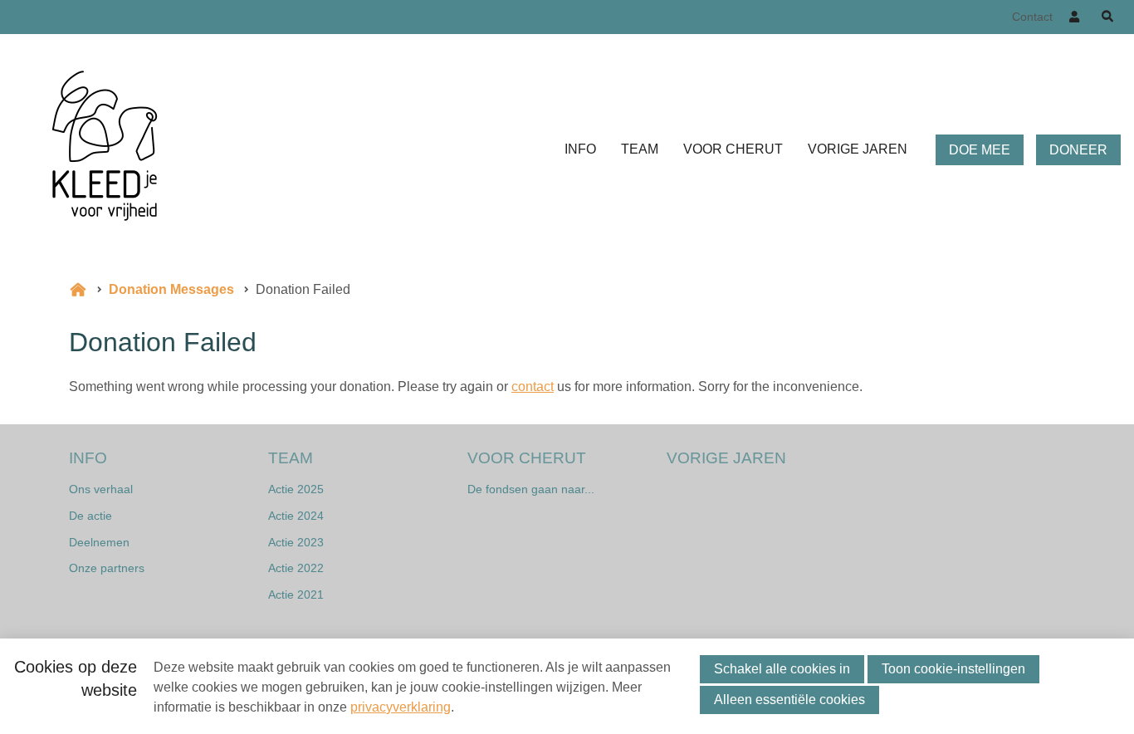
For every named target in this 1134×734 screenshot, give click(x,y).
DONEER (1078, 150)
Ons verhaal (101, 489)
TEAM (639, 149)
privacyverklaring (400, 707)
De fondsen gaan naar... (530, 489)
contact (532, 386)
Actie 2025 (296, 489)
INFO (580, 149)
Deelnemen (99, 542)
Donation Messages (171, 289)
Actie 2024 (296, 515)
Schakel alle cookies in (782, 669)
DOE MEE (979, 150)
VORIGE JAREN (857, 149)
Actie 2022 (296, 568)
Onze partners (106, 568)
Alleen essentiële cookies (789, 699)
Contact (1032, 16)
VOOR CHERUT (733, 149)
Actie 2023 (296, 542)
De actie (90, 515)
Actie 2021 (296, 594)
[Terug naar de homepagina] (104, 150)
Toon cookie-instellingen (953, 669)
